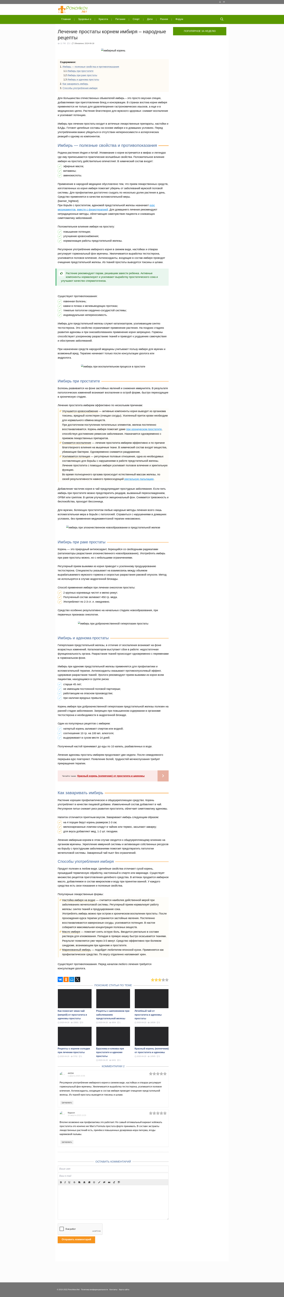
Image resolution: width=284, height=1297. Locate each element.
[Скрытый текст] (104, 1182)
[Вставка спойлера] (118, 1182)
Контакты (113, 1290)
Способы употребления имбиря (80, 88)
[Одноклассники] (66, 979)
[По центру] (84, 1182)
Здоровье (83, 19)
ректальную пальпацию (139, 479)
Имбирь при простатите (80, 71)
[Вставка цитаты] (109, 1182)
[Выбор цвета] (99, 1182)
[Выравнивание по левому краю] (79, 1182)
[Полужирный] (61, 1182)
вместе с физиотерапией (92, 209)
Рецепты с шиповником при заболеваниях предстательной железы (112, 1015)
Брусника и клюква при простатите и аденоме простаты (110, 1052)
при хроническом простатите (144, 429)
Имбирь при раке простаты (82, 75)
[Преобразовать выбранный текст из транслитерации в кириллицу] (114, 1182)
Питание (120, 19)
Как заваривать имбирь (75, 84)
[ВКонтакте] (60, 979)
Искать (221, 19)
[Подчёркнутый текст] (69, 1182)
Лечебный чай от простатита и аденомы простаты (148, 1015)
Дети (150, 19)
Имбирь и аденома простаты (83, 79)
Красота (103, 19)
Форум (179, 19)
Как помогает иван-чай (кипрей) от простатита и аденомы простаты (72, 1015)
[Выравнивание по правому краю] (89, 1182)
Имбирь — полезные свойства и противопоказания (91, 66)
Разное (164, 19)
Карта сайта (124, 1290)
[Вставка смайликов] (94, 1182)
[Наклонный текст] (65, 1182)
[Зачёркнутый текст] (74, 1182)
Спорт (136, 19)
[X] (77, 979)
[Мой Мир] (71, 979)
